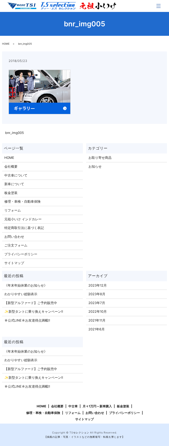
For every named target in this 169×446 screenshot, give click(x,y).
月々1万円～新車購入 (97, 406)
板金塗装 (11, 193)
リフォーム (12, 210)
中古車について (15, 175)
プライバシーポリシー (20, 254)
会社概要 (11, 166)
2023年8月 (96, 294)
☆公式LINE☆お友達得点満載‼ (27, 320)
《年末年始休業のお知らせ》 (25, 285)
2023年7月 (96, 303)
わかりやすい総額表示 (20, 294)
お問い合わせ (14, 237)
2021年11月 (97, 320)
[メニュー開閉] (158, 6)
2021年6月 (96, 329)
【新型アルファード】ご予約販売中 (30, 303)
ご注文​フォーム (15, 245)
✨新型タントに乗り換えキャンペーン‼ (33, 311)
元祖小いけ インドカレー (23, 219)
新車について (14, 184)
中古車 (73, 406)
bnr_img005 (14, 133)
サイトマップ (14, 263)
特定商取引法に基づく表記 (24, 228)
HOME (5, 43)
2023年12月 (97, 285)
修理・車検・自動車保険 (22, 201)
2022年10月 (97, 311)
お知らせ (95, 166)
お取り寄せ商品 (99, 158)
